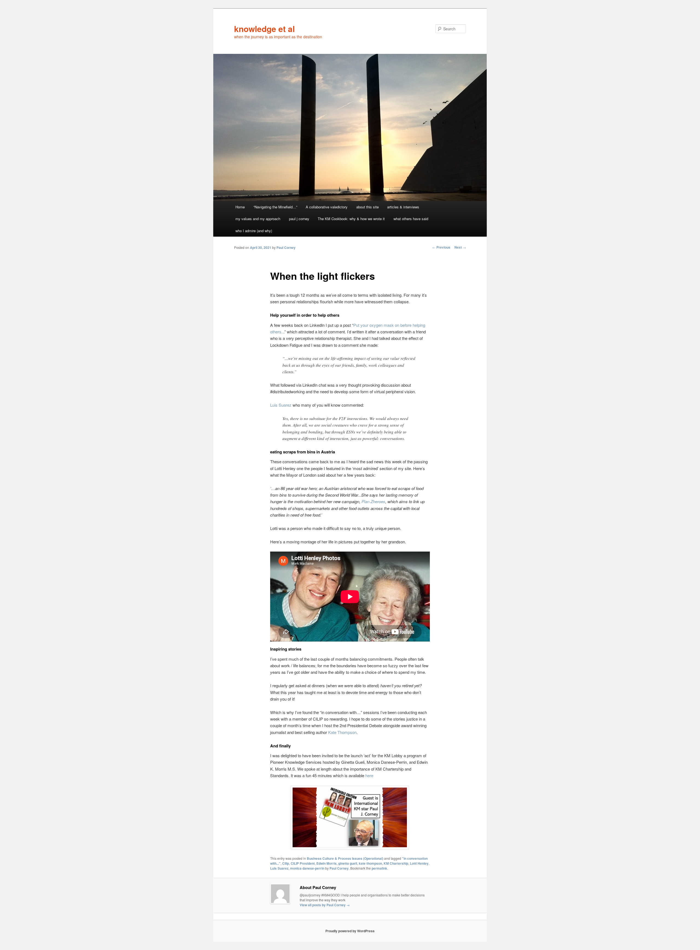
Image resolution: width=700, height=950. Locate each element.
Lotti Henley (419, 863)
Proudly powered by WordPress (350, 930)
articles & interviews (403, 206)
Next (460, 247)
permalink (379, 868)
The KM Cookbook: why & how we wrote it (351, 218)
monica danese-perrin (307, 868)
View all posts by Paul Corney (325, 904)
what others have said (410, 218)
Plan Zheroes (373, 501)
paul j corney (299, 218)
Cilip (285, 863)
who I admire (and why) (253, 230)
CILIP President (303, 863)
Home (240, 206)
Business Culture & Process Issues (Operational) (345, 858)
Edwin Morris (326, 863)
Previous (441, 247)
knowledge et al (264, 28)
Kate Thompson (342, 732)
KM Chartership (396, 863)
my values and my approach (257, 218)
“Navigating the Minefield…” (275, 206)
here (369, 775)
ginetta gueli (347, 863)
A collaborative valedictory (327, 206)
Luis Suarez (280, 405)
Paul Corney (286, 247)
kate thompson (370, 863)
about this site (367, 206)
